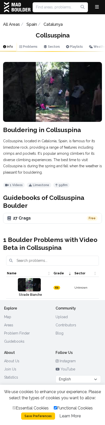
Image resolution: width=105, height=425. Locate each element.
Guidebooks (14, 341)
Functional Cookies (75, 408)
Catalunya (53, 24)
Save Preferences (38, 416)
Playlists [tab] (76, 46)
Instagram (67, 361)
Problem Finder (17, 333)
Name (12, 273)
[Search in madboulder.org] (82, 7)
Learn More (70, 416)
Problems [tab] (29, 46)
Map (7, 317)
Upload (62, 317)
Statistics (11, 377)
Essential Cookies (32, 408)
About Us (11, 361)
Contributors (66, 325)
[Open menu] (97, 7)
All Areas (11, 24)
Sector (79, 273)
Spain (32, 24)
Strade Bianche (30, 295)
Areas (8, 325)
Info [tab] (9, 46)
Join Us (10, 369)
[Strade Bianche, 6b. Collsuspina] (29, 284)
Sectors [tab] (53, 46)
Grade (59, 273)
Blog (59, 333)
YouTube (67, 369)
